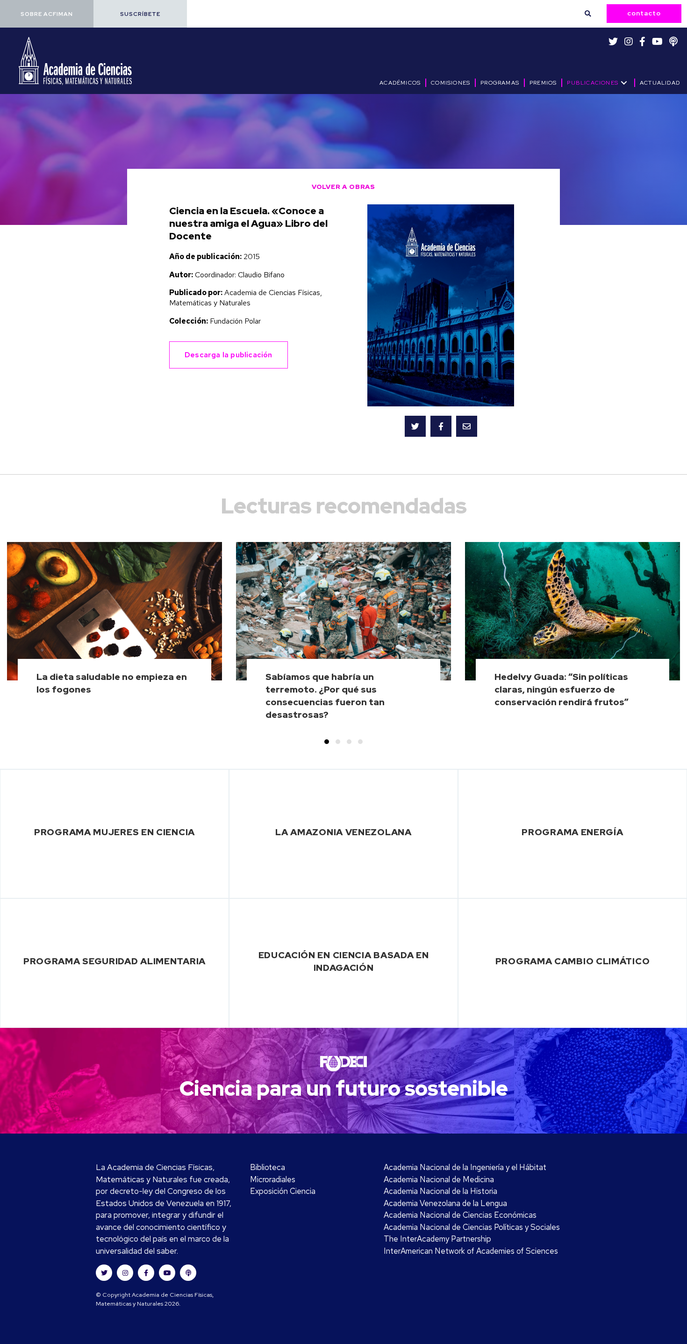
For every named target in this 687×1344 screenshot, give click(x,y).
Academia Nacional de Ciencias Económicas (460, 1215)
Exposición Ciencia (282, 1191)
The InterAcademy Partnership (437, 1239)
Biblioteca (267, 1167)
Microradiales (272, 1179)
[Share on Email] (466, 426)
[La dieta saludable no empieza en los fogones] (114, 637)
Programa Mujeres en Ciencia (114, 832)
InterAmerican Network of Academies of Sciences (471, 1251)
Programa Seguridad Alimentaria (114, 961)
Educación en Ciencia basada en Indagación (343, 961)
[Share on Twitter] (415, 426)
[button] (46, 14)
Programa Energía (572, 832)
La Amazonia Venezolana (343, 832)
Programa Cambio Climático (572, 961)
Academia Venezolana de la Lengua (445, 1203)
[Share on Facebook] (440, 426)
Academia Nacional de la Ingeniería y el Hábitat (465, 1167)
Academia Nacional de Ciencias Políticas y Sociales (472, 1227)
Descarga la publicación (228, 355)
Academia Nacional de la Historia (440, 1191)
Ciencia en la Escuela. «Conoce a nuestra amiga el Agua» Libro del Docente (248, 223)
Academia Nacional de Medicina (439, 1179)
